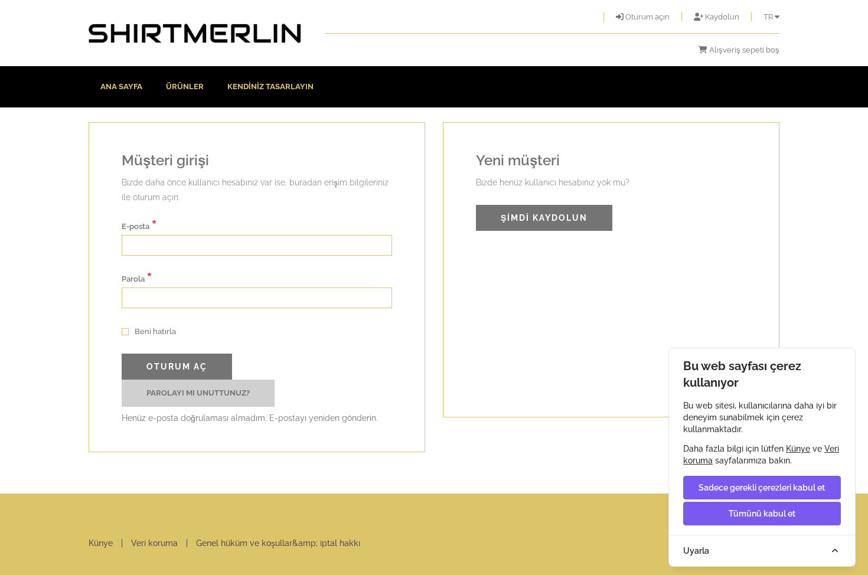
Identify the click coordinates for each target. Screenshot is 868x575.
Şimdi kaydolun (544, 218)
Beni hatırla (154, 331)
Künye (101, 543)
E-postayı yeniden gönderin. (323, 418)
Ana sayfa (121, 86)
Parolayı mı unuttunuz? (198, 392)
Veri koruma (154, 543)
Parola (137, 277)
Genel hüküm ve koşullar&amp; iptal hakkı (278, 543)
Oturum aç (176, 366)
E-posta (139, 225)
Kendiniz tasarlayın (270, 86)
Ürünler (185, 86)
